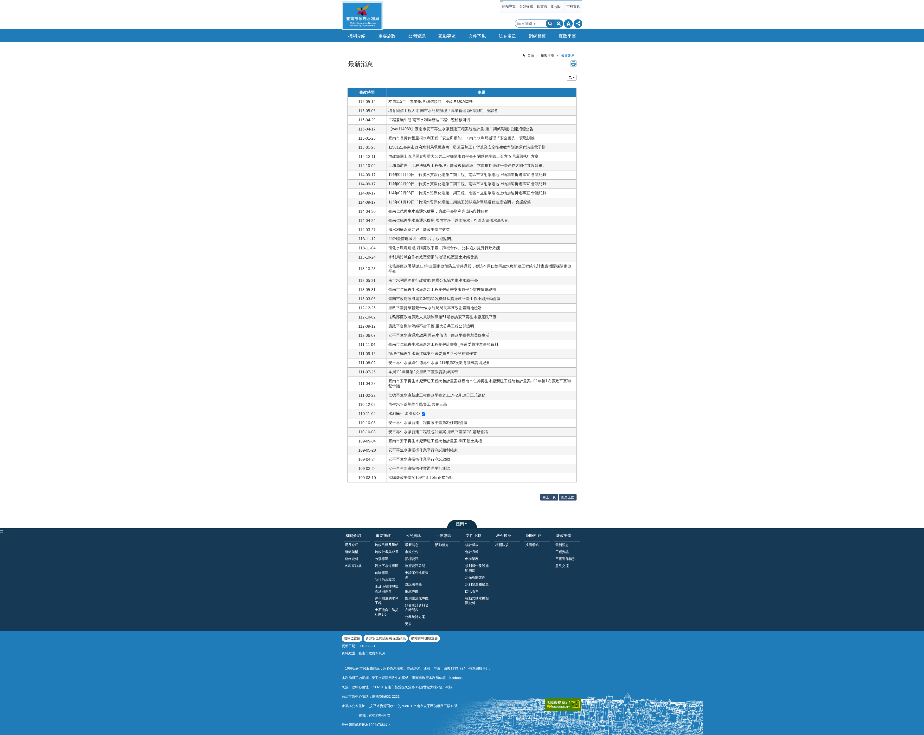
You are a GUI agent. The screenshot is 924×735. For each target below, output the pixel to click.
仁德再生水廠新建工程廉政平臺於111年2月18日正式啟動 (436, 395)
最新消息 (568, 56)
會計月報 (472, 552)
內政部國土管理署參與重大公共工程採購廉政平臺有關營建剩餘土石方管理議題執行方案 (463, 156)
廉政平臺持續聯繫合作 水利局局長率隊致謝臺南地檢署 (435, 308)
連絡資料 (351, 559)
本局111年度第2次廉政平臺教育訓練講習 (423, 372)
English (556, 6)
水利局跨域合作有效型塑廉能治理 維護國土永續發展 (433, 257)
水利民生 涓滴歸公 (404, 413)
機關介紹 (353, 535)
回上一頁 (549, 497)
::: (501, 2)
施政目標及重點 (386, 545)
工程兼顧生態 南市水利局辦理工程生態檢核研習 (429, 120)
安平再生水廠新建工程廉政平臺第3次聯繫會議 (428, 423)
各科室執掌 (353, 566)
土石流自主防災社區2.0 (386, 612)
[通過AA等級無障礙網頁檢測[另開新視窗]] (563, 704)
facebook (455, 678)
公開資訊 (413, 535)
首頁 (530, 56)
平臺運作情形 (565, 559)
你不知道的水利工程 (386, 600)
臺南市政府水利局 (362, 15)
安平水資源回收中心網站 (390, 678)
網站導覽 (509, 6)
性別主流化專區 (417, 598)
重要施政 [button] (387, 36)
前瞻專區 (381, 573)
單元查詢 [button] (572, 78)
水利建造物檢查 (477, 584)
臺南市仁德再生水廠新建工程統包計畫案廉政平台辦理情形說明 (442, 289)
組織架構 (351, 552)
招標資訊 (411, 559)
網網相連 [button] (537, 36)
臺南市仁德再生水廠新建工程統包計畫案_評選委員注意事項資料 (443, 344)
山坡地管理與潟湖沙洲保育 (386, 589)
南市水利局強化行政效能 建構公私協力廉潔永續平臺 (433, 280)
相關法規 (502, 545)
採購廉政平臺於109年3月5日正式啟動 (420, 477)
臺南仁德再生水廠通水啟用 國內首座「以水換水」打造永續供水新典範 (448, 220)
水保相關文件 (475, 577)
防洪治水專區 (385, 580)
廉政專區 (411, 591)
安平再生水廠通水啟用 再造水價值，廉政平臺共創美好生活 (438, 335)
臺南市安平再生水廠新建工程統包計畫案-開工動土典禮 (435, 441)
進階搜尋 (558, 24)
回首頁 (542, 6)
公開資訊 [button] (417, 36)
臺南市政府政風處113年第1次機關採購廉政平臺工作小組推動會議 (444, 299)
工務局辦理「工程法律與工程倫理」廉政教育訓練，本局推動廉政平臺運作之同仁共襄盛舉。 (467, 165)
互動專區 (443, 535)
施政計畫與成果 (386, 552)
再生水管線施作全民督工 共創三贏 (417, 404)
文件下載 (473, 535)
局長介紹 (351, 545)
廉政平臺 (547, 56)
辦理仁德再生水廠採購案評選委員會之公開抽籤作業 (432, 353)
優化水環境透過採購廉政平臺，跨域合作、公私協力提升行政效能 (444, 248)
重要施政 (383, 535)
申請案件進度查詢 (417, 575)
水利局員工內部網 (356, 678)
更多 (408, 624)
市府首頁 (573, 6)
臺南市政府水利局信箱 (429, 678)
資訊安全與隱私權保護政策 (386, 638)
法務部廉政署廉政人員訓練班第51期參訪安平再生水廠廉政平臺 (442, 317)
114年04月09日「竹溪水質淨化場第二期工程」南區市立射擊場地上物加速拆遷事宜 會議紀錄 (467, 184)
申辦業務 (472, 559)
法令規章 (503, 535)
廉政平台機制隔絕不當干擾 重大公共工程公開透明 (431, 326)
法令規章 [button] (507, 36)
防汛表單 (472, 591)
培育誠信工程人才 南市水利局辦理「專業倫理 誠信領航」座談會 (443, 111)
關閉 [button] (460, 524)
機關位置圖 (352, 638)
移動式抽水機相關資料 (477, 600)
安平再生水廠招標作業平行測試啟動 (419, 459)
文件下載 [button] (477, 36)
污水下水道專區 (386, 566)
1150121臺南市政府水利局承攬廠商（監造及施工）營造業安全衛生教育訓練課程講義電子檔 (466, 147)
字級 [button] (568, 23)
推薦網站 (532, 545)
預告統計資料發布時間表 (417, 607)
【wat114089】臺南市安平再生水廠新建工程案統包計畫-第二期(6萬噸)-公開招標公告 (460, 129)
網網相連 (533, 535)
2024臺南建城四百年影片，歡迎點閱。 (421, 239)
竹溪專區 (381, 559)
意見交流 (562, 566)
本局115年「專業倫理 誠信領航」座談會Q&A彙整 (430, 101)
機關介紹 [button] (357, 36)
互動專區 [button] (447, 36)
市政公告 (411, 552)
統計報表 (472, 545)
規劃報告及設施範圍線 (477, 568)
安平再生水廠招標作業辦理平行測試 (419, 468)
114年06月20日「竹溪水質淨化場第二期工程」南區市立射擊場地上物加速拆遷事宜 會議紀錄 (467, 175)
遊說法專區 (413, 584)
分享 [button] (578, 23)
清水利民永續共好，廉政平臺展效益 (419, 230)
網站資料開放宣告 (424, 638)
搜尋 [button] (550, 24)
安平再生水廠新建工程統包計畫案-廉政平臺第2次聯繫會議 (438, 432)
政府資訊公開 (415, 566)
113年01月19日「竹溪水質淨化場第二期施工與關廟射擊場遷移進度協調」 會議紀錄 (459, 202)
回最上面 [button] (567, 497)
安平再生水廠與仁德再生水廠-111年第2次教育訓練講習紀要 (439, 363)
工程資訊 (562, 552)
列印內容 (573, 63)
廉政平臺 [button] (567, 36)
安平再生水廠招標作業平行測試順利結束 (423, 450)
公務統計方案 (415, 617)
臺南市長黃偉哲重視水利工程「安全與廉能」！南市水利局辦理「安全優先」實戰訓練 (461, 138)
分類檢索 (526, 6)
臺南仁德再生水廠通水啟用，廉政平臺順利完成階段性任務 (438, 211)
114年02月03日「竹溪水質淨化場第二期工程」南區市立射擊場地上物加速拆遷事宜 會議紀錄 (467, 193)
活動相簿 (442, 545)
